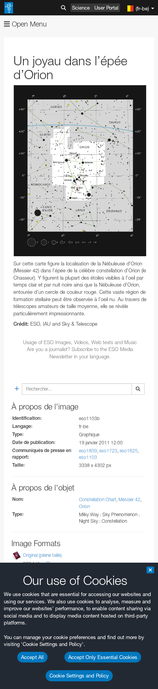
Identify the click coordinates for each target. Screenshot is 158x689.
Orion (84, 506)
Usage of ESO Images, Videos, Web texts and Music (80, 342)
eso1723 (108, 451)
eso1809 (88, 451)
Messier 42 (129, 499)
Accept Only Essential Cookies (102, 657)
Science (81, 8)
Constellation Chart (97, 499)
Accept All (32, 657)
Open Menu (28, 24)
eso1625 (129, 451)
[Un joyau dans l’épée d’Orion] (80, 170)
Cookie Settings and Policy (79, 675)
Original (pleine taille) (42, 555)
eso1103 (88, 457)
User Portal (106, 8)
